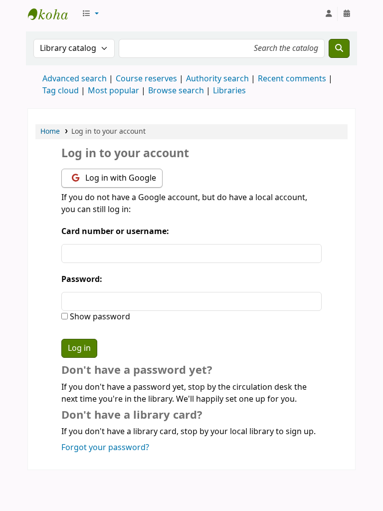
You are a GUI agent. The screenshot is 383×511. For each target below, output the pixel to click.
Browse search (176, 91)
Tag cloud (60, 91)
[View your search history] (346, 13)
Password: (81, 279)
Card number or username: (115, 232)
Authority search (217, 79)
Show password (99, 317)
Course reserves (146, 79)
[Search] (339, 48)
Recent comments (292, 79)
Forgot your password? (105, 448)
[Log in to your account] (328, 13)
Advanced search (74, 79)
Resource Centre (53, 14)
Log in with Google (119, 178)
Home (50, 131)
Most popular (113, 91)
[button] (90, 13)
